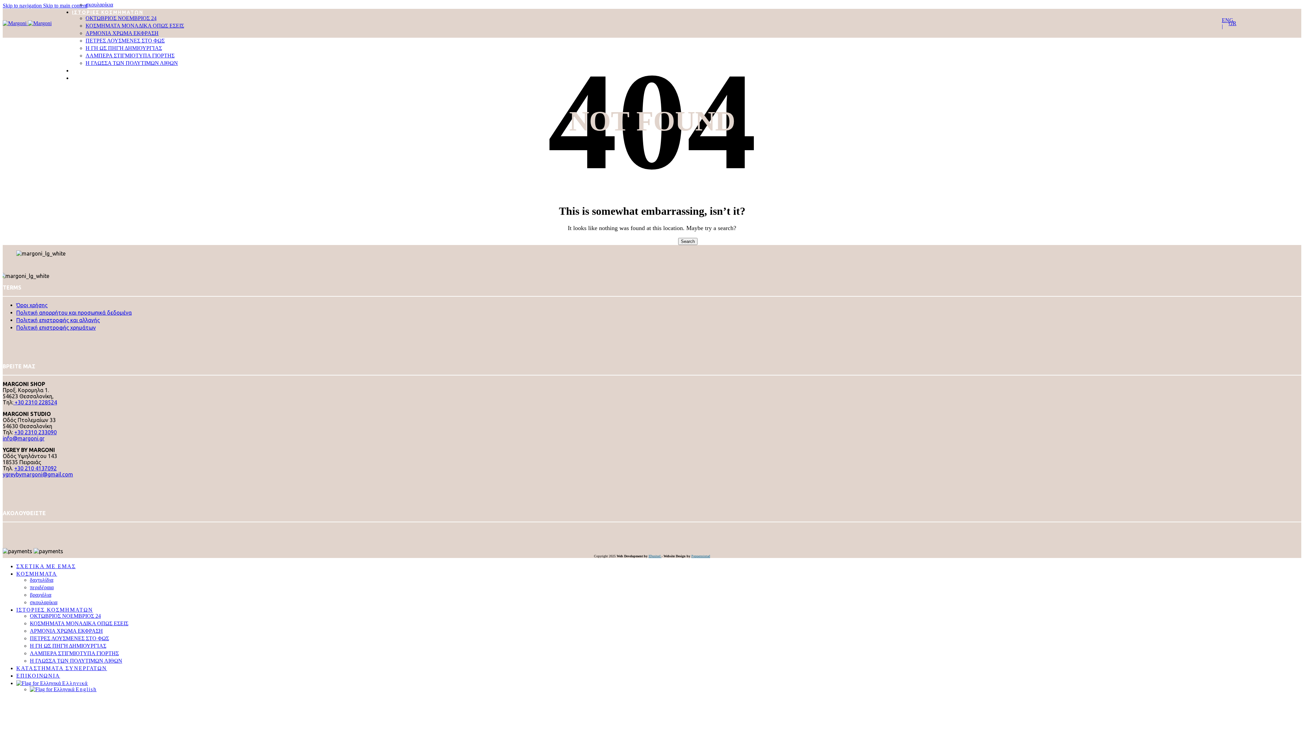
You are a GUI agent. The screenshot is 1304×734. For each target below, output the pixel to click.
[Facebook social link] (5, 531)
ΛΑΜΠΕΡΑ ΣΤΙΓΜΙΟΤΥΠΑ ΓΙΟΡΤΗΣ (130, 55)
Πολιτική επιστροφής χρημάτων (56, 328)
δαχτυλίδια (41, 580)
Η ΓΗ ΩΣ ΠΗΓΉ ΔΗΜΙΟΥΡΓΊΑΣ (124, 48)
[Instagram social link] (6, 531)
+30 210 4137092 (35, 468)
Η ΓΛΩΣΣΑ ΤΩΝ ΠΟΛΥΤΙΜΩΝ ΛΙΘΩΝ (132, 63)
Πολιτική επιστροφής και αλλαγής (58, 320)
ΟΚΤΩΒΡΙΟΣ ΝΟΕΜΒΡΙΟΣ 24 (121, 18)
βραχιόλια (40, 595)
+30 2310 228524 (35, 402)
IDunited (655, 556)
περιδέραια (42, 587)
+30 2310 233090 (35, 432)
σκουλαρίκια (99, 4)
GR (1232, 23)
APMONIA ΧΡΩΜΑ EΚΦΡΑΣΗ (122, 33)
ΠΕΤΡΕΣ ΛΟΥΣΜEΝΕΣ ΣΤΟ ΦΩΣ (125, 40)
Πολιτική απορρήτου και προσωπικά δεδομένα (74, 313)
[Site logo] (15, 23)
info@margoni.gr (23, 438)
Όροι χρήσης (32, 305)
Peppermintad (700, 556)
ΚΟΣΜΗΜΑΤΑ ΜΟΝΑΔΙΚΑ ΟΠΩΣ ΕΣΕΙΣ (135, 26)
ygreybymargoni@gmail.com (38, 474)
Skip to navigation (23, 5)
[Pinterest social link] (7, 531)
